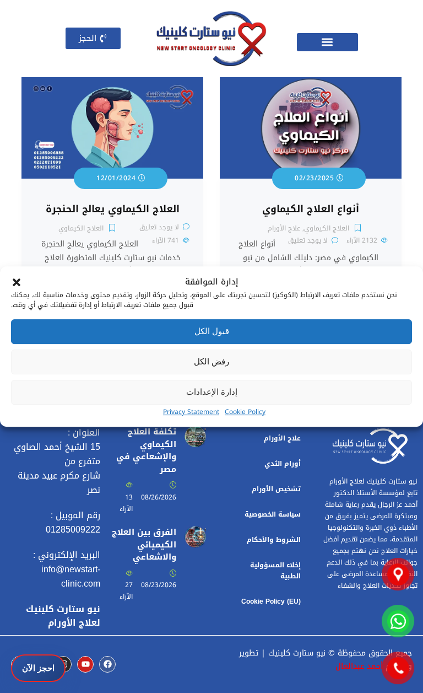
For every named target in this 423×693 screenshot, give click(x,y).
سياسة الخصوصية (273, 514)
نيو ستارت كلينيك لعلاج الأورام (63, 615)
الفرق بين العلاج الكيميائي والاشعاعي (144, 544)
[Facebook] (107, 664)
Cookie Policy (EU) (271, 601)
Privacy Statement (191, 412)
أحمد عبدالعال (359, 666)
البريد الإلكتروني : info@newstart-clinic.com (66, 569)
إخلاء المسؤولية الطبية (275, 570)
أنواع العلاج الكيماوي (310, 209)
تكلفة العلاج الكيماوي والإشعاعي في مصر (146, 450)
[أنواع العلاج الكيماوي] (311, 83)
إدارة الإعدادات (211, 391)
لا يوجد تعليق (308, 240)
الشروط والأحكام (274, 540)
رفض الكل (211, 361)
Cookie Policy (245, 412)
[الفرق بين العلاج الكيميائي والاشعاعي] (195, 532)
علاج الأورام (284, 228)
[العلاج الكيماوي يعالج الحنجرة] (112, 83)
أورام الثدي (282, 464)
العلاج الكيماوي (326, 228)
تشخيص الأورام (276, 489)
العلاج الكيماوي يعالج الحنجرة (113, 209)
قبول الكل (211, 331)
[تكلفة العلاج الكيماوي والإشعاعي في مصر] (195, 432)
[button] (16, 281)
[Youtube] (85, 664)
